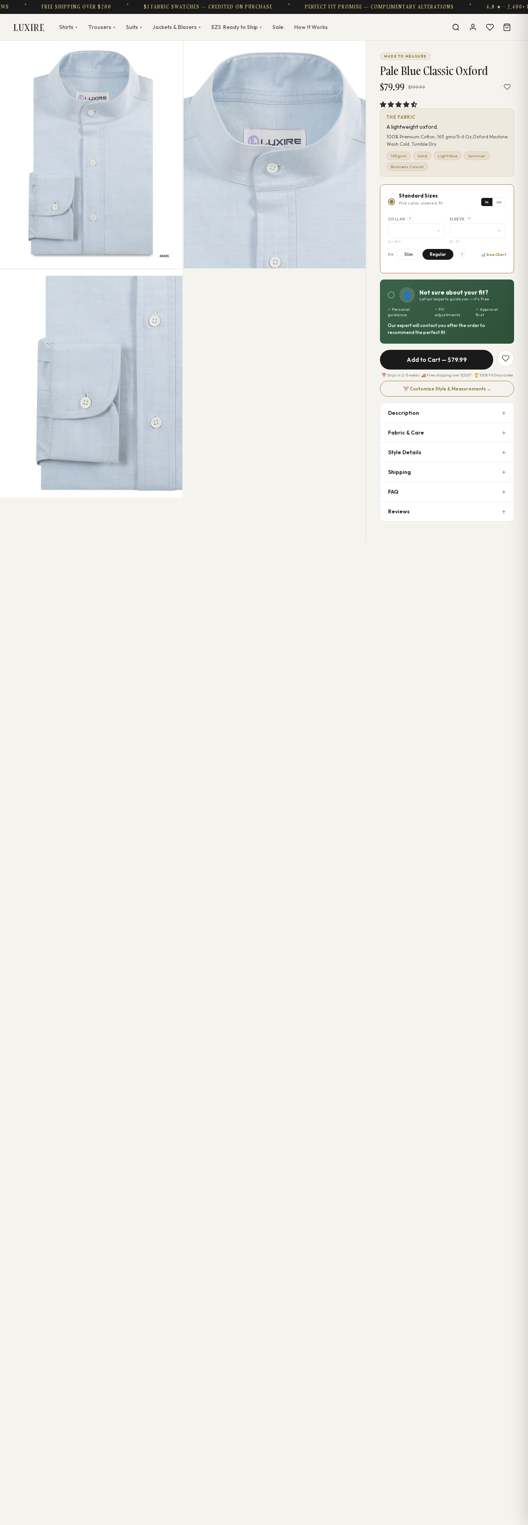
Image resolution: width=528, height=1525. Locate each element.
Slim (408, 254)
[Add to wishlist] (507, 87)
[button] (398, 104)
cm (499, 201)
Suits (134, 27)
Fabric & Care (406, 432)
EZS (236, 27)
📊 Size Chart (493, 254)
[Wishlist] (489, 27)
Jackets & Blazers (177, 27)
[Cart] (506, 27)
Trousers (101, 27)
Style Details (404, 452)
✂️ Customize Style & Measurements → (447, 389)
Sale (278, 27)
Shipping (399, 472)
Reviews (399, 511)
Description (403, 412)
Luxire (29, 27)
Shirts (68, 27)
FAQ (393, 491)
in (487, 201)
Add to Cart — (437, 359)
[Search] (455, 27)
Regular (438, 254)
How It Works (311, 27)
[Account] (472, 27)
